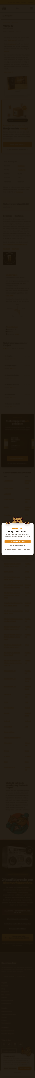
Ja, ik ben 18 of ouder (17, 541)
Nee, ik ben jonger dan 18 (17, 545)
